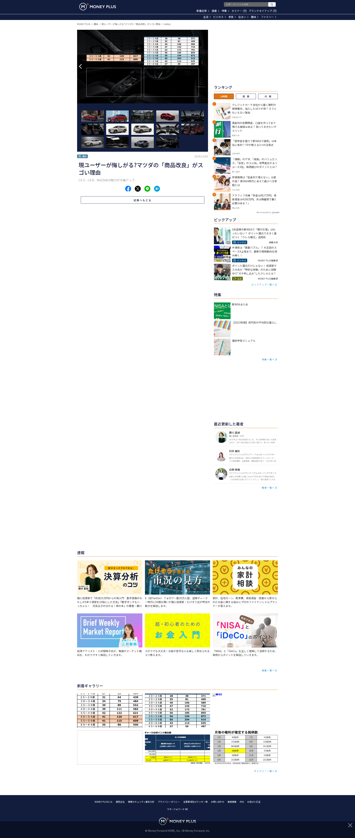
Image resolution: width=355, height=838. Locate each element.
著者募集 (232, 801)
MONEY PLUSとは (103, 801)
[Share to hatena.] (157, 189)
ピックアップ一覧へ (263, 284)
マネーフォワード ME (177, 809)
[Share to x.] (138, 189)
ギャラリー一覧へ (264, 771)
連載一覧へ (268, 670)
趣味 (253, 17)
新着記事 (202, 11)
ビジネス (218, 17)
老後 (231, 17)
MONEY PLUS (83, 24)
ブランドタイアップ (262, 11)
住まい (242, 17)
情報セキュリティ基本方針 (141, 801)
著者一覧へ (268, 487)
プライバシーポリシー (169, 801)
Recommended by (263, 212)
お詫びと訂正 (254, 801)
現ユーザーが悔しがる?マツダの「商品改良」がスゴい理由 (131, 24)
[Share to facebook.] (128, 189)
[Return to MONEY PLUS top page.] (97, 6)
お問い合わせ (217, 801)
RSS (242, 801)
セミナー (239, 11)
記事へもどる (142, 200)
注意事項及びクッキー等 (195, 801)
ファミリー (267, 17)
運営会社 (120, 801)
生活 (205, 17)
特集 (224, 11)
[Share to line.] (147, 189)
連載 (214, 11)
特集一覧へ (268, 359)
